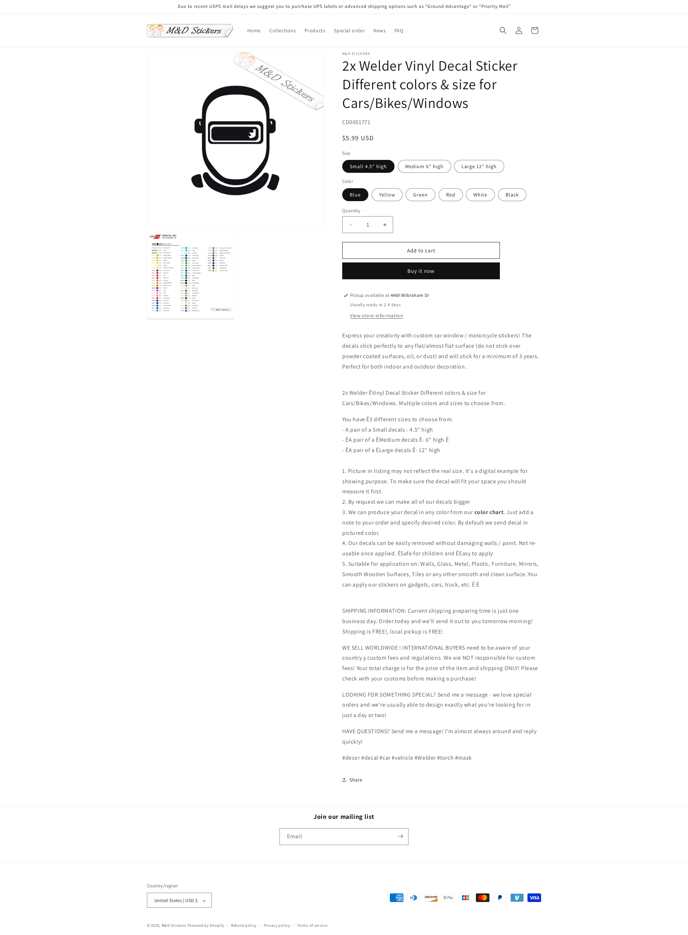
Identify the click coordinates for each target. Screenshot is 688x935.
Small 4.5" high (368, 166)
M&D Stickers (174, 925)
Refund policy (244, 925)
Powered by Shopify (205, 925)
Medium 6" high (424, 166)
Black (512, 194)
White (480, 194)
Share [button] (356, 780)
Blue (355, 194)
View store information (376, 315)
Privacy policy (277, 925)
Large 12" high (479, 166)
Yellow (387, 194)
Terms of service (312, 925)
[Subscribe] (400, 836)
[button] (503, 30)
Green (420, 194)
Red (450, 194)
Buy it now (421, 270)
